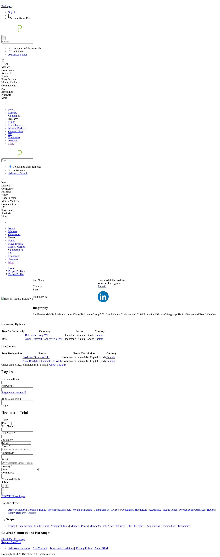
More (11, 143)
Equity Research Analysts (22, 512)
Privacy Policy (84, 548)
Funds (11, 121)
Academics (155, 509)
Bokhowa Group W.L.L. (38, 335)
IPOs (129, 526)
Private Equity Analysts (192, 509)
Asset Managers (17, 509)
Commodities (15, 131)
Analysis (13, 140)
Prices (84, 526)
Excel (46, 526)
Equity (11, 526)
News (11, 109)
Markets (12, 112)
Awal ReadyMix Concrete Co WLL (44, 338)
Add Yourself (40, 548)
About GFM (101, 548)
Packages (6, 6)
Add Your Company (19, 548)
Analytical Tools (60, 526)
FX (10, 134)
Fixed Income (15, 125)
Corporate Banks (37, 509)
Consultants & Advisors (106, 509)
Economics (184, 526)
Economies (14, 137)
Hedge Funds (170, 509)
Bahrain (102, 286)
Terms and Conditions (62, 548)
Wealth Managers (82, 509)
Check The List (57, 364)
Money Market (98, 526)
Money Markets (16, 128)
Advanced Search (18, 54)
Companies (14, 115)
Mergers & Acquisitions (147, 526)
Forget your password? (13, 392)
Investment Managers (59, 509)
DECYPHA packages (13, 496)
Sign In (12, 12)
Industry (120, 526)
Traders (211, 509)
